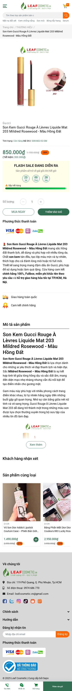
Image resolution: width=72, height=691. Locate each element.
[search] (66, 15)
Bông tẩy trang (54, 21)
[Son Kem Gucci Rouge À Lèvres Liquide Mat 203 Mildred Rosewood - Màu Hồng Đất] (36, 77)
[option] (36, 77)
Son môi (41, 21)
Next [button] (65, 78)
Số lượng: (9, 201)
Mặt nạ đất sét (9, 21)
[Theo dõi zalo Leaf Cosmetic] (12, 600)
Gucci (7, 123)
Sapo (46, 678)
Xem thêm (36, 444)
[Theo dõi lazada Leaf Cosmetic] (40, 600)
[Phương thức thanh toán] (24, 231)
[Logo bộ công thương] (20, 666)
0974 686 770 (31, 588)
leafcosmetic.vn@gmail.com (31, 593)
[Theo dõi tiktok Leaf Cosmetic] (26, 600)
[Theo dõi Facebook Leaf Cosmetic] (5, 600)
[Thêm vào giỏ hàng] (36, 539)
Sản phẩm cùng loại (19, 475)
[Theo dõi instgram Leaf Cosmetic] (19, 600)
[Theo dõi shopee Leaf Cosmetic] (33, 600)
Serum (66, 21)
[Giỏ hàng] (65, 6)
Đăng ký (62, 634)
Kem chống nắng (26, 21)
